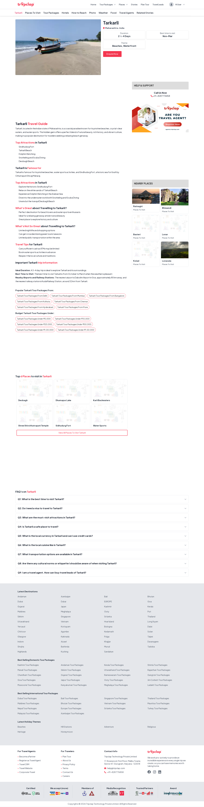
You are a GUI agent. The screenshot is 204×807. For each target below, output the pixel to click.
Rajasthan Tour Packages (159, 670)
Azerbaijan (65, 596)
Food (113, 12)
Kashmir (108, 606)
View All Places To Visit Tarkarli (72, 432)
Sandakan (108, 651)
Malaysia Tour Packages (28, 713)
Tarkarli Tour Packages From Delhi (32, 295)
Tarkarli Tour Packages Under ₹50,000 (73, 324)
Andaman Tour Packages (72, 665)
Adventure (109, 726)
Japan (63, 606)
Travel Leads (158, 4)
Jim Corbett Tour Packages (160, 680)
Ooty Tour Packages (113, 680)
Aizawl (64, 641)
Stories (134, 4)
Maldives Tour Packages (28, 703)
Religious (152, 726)
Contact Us (68, 772)
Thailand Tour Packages (158, 698)
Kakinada (65, 636)
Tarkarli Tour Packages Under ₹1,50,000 (76, 330)
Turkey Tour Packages (158, 708)
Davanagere (153, 641)
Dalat (150, 626)
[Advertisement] (72, 98)
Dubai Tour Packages (27, 698)
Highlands (22, 651)
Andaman (22, 596)
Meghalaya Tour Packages (116, 685)
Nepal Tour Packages (27, 708)
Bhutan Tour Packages (71, 703)
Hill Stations (66, 726)
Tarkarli (18, 12)
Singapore (65, 616)
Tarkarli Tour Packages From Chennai (71, 301)
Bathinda (65, 646)
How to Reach (79, 12)
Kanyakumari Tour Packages (74, 685)
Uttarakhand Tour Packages (116, 670)
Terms (65, 768)
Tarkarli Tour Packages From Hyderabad (35, 307)
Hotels (65, 12)
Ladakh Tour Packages (158, 685)
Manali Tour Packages (27, 670)
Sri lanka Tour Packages (114, 708)
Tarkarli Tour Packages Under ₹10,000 (72, 318)
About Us (67, 760)
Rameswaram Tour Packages (117, 675)
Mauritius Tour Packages (158, 703)
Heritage (22, 731)
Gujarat (21, 606)
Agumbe (65, 631)
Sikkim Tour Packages (71, 670)
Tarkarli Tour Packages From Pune (72, 307)
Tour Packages (106, 4)
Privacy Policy (69, 764)
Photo (92, 12)
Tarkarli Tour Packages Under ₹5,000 (34, 318)
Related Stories (145, 12)
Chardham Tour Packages (29, 675)
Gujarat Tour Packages (71, 675)
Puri (149, 611)
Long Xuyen (153, 621)
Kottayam (65, 626)
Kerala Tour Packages (114, 665)
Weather (103, 12)
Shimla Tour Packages (157, 665)
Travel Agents (126, 12)
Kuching (64, 651)
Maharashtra (112, 28)
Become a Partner (27, 756)
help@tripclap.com (116, 768)
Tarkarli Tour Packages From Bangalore (106, 295)
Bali (106, 596)
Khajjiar (107, 641)
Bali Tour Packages (69, 698)
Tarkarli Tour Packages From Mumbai (68, 295)
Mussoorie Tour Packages (29, 685)
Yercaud (21, 626)
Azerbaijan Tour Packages (72, 713)
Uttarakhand (23, 621)
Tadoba (151, 646)
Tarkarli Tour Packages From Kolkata (33, 301)
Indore (21, 641)
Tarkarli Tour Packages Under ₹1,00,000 (35, 330)
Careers (66, 776)
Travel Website (25, 768)
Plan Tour (145, 4)
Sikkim (21, 616)
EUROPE (108, 601)
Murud (107, 646)
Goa (150, 601)
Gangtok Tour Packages (159, 675)
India (121, 28)
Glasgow (22, 636)
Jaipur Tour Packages (70, 680)
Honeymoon (67, 731)
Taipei (150, 636)
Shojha (21, 646)
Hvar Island (109, 621)
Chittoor (22, 631)
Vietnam (65, 621)
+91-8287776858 (115, 772)
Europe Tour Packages (71, 708)
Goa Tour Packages (27, 680)
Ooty (106, 611)
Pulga (106, 636)
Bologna (108, 626)
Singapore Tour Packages (116, 698)
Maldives (21, 611)
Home (93, 4)
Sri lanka (108, 616)
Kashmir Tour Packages (28, 665)
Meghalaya (66, 611)
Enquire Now (112, 54)
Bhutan (151, 596)
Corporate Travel (27, 772)
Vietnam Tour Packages (115, 703)
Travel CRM (24, 764)
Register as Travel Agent (30, 760)
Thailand (151, 616)
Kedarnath (109, 631)
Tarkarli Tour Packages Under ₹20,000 (34, 324)
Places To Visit (33, 12)
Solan (150, 631)
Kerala (150, 606)
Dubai (20, 601)
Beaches (22, 726)
